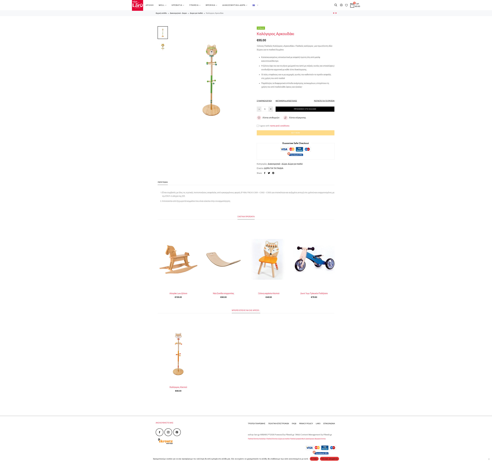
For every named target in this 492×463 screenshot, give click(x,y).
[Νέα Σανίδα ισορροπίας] (223, 259)
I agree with (274, 126)
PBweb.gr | (291, 434)
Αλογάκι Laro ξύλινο (178, 293)
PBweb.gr (328, 434)
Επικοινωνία (329, 423)
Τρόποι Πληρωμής (256, 423)
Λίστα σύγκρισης (297, 117)
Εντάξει (314, 459)
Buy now (295, 133)
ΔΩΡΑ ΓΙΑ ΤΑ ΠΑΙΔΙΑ (273, 168)
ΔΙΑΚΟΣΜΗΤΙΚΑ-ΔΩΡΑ (233, 5)
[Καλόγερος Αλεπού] (333, 13)
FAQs (294, 423)
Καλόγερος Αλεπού (178, 387)
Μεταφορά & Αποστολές (286, 101)
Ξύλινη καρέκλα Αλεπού (268, 293)
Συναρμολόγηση (264, 101)
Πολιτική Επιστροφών (278, 423)
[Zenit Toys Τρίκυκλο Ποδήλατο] (314, 259)
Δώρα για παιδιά (196, 13)
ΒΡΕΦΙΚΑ (210, 5)
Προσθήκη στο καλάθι (305, 109)
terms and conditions (279, 125)
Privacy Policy (306, 423)
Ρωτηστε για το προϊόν (324, 101)
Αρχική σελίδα (161, 13)
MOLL (162, 5)
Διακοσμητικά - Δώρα (178, 13)
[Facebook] (159, 432)
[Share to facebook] (264, 173)
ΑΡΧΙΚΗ (150, 5)
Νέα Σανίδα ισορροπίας (223, 293)
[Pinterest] (177, 432)
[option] (211, 78)
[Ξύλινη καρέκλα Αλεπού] (336, 13)
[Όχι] (489, 459)
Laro (318, 423)
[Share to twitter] (269, 173)
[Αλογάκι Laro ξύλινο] (178, 259)
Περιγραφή (163, 182)
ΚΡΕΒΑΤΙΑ (177, 5)
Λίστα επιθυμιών (271, 117)
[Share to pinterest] (273, 173)
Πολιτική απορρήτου (329, 459)
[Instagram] (168, 432)
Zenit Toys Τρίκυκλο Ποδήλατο (314, 293)
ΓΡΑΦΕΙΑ (194, 5)
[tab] (163, 182)
